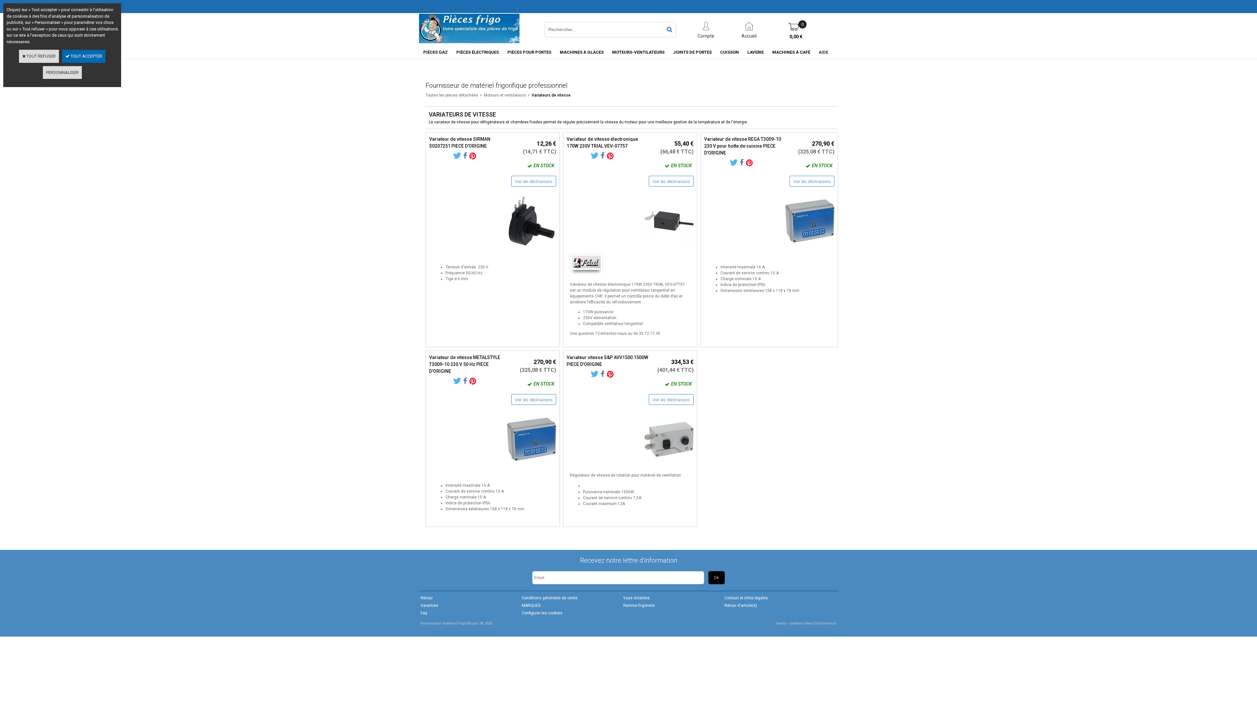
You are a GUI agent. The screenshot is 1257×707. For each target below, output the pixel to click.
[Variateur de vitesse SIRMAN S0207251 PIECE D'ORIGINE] (531, 247)
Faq (424, 613)
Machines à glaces (582, 52)
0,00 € (796, 36)
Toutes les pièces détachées (452, 95)
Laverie (755, 52)
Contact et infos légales (746, 598)
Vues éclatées (636, 598)
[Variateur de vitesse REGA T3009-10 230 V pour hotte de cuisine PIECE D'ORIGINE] (809, 247)
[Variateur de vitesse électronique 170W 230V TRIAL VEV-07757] (669, 247)
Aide (823, 52)
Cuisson (729, 52)
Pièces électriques (477, 52)
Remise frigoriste (639, 605)
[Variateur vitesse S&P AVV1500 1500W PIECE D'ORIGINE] (669, 465)
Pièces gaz (435, 52)
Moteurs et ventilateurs (505, 95)
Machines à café (791, 52)
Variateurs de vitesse (551, 95)
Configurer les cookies (542, 613)
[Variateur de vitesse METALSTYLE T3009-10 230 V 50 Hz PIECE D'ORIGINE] (531, 465)
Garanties (429, 605)
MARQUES (531, 605)
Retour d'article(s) (740, 605)
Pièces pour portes (529, 52)
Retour (427, 598)
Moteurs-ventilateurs (638, 52)
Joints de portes (692, 52)
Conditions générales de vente (549, 598)
